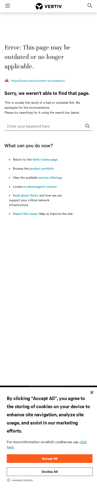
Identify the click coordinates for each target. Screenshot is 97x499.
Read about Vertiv (24, 195)
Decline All (50, 471)
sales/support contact (41, 186)
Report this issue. (24, 213)
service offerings (50, 177)
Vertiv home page (45, 159)
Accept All (50, 458)
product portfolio (42, 168)
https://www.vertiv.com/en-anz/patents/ (38, 80)
